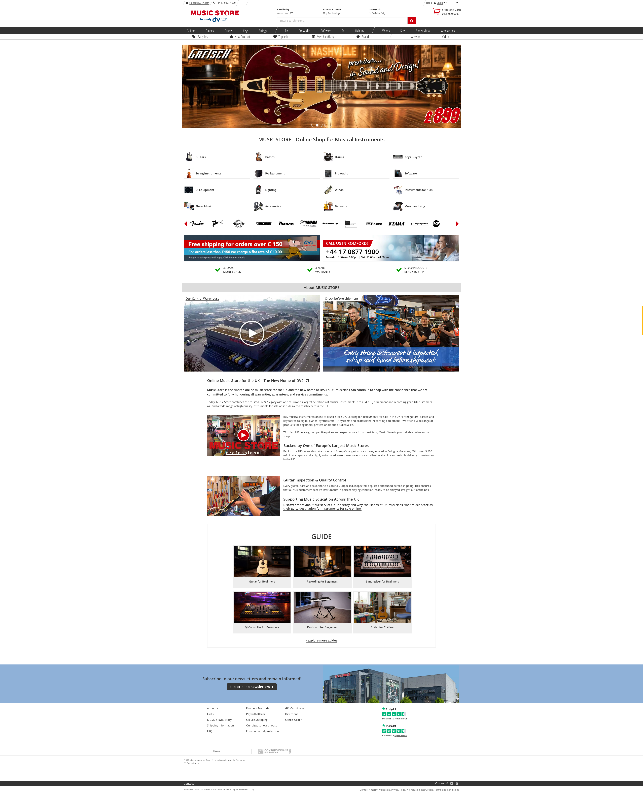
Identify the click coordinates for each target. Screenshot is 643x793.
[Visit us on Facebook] (447, 783)
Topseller (284, 36)
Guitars (191, 30)
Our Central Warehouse (202, 298)
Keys (245, 30)
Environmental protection (262, 731)
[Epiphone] (242, 224)
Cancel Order (293, 720)
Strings (263, 30)
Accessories (448, 30)
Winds (386, 30)
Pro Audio (304, 30)
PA (286, 30)
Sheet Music (423, 30)
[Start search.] (412, 20)
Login (440, 2)
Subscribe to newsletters (250, 686)
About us (213, 708)
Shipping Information (220, 725)
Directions (291, 714)
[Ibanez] (286, 224)
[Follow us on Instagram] (452, 783)
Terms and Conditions (446, 789)
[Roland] (375, 224)
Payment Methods (257, 708)
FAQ (209, 731)
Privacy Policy (398, 789)
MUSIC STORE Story (219, 720)
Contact (189, 783)
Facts (210, 714)
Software (326, 30)
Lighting (359, 30)
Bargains (203, 36)
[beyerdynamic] (419, 224)
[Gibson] (220, 224)
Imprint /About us (380, 789)
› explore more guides (321, 640)
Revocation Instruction (420, 789)
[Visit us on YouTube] (457, 783)
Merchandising (325, 36)
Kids (402, 30)
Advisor (415, 36)
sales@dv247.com (199, 2)
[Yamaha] (308, 224)
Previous (185, 224)
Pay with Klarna (256, 714)
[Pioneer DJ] (331, 224)
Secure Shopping (257, 720)
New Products (243, 36)
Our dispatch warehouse (261, 725)
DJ (343, 30)
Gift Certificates (295, 708)
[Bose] (353, 224)
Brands (366, 36)
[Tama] (397, 224)
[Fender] (198, 224)
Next (457, 224)
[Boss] (264, 224)
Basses (210, 30)
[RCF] (441, 224)
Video (445, 36)
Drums (228, 30)
